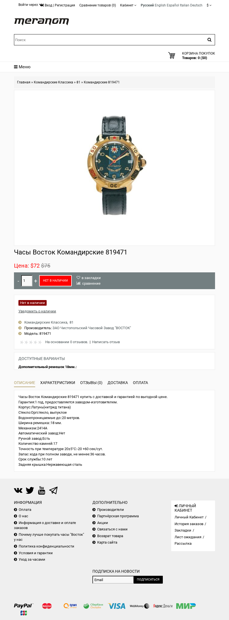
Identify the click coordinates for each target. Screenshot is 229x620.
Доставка (118, 382)
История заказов (189, 524)
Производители (110, 509)
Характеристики (57, 382)
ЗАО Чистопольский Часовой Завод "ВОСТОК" (92, 328)
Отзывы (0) (91, 382)
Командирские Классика (53, 82)
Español (173, 5)
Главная (23, 82)
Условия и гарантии (36, 553)
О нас (23, 516)
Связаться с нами (112, 529)
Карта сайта (107, 542)
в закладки (91, 278)
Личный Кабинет (189, 517)
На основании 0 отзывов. (66, 342)
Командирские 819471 (102, 82)
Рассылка (183, 543)
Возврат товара (110, 536)
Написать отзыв (106, 342)
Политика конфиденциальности (46, 546)
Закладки (183, 530)
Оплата (140, 382)
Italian (184, 5)
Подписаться (148, 579)
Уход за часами (32, 559)
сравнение (91, 283)
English (160, 5)
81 (78, 82)
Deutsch (196, 5)
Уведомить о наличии (37, 311)
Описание (24, 382)
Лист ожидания (188, 537)
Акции (102, 523)
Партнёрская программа (118, 516)
